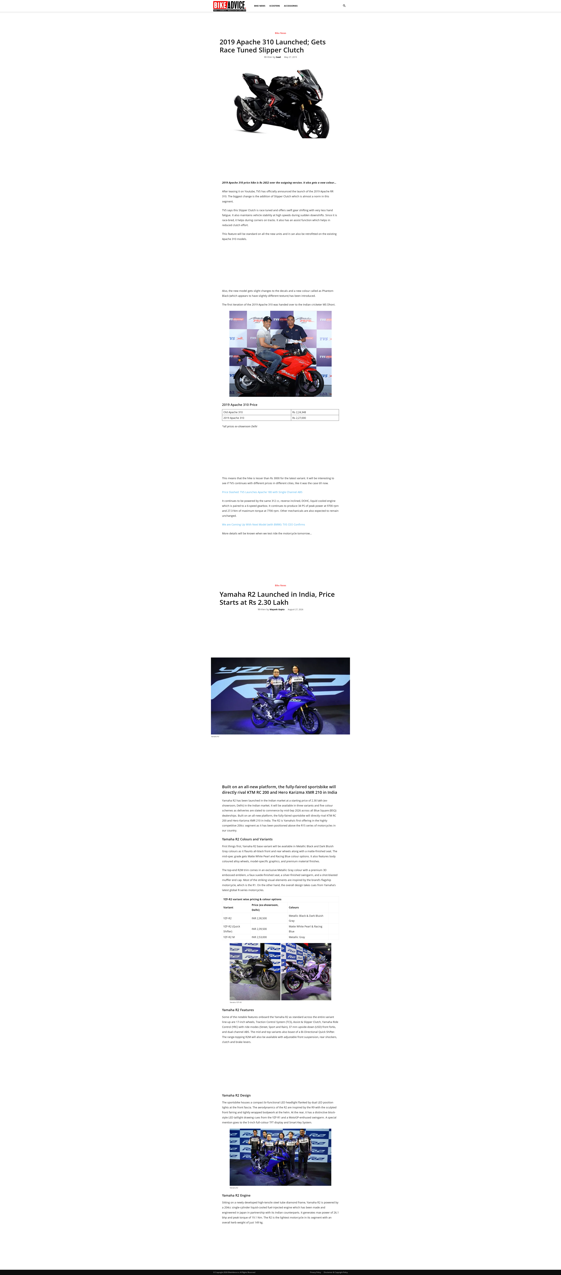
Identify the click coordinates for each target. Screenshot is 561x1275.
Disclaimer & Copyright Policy (336, 1272)
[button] (344, 6)
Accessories (291, 5)
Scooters (274, 5)
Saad (278, 57)
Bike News (259, 5)
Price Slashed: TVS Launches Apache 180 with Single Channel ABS (262, 492)
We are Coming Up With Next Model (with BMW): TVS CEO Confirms (263, 524)
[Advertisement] (280, 21)
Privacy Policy (315, 1272)
